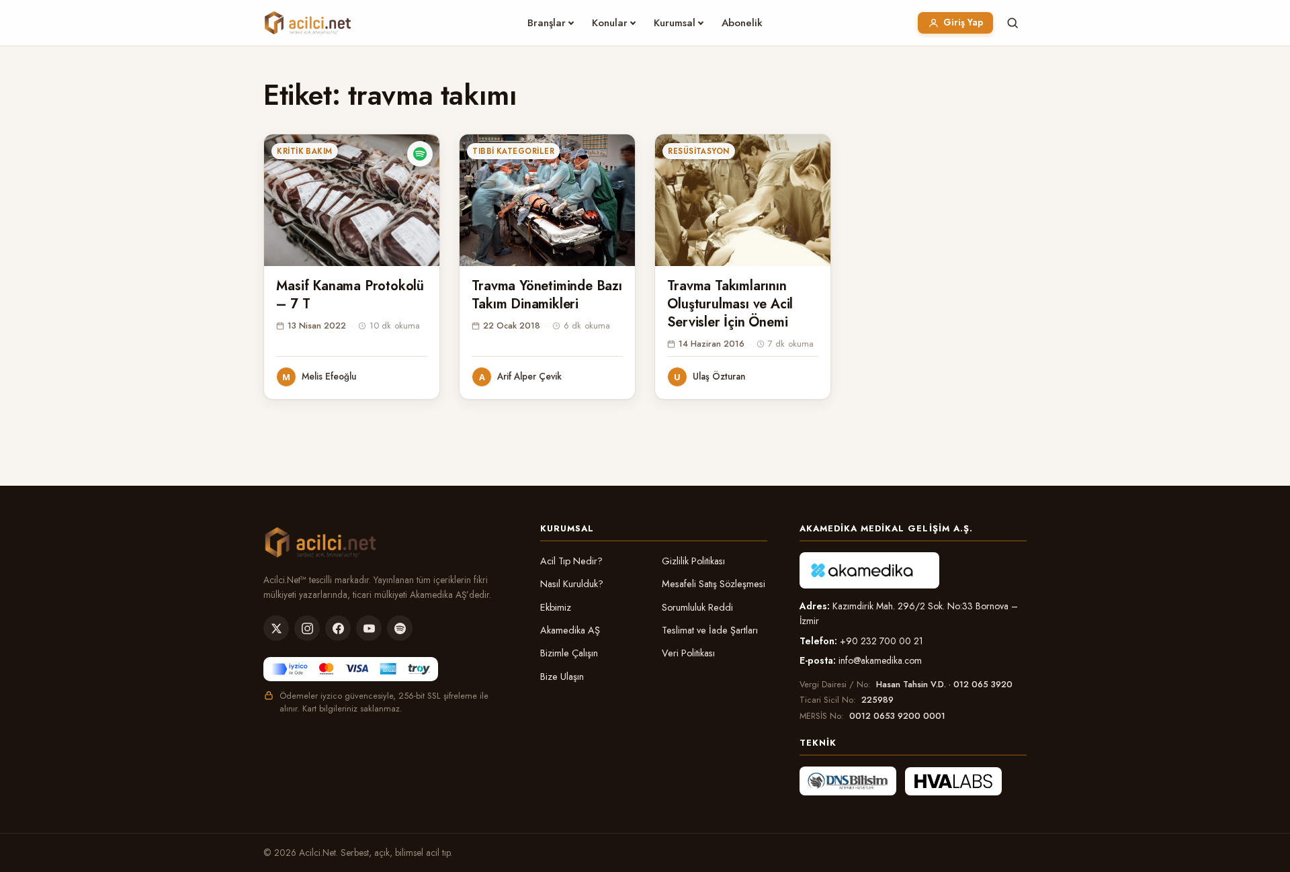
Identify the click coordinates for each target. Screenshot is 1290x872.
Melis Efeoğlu (329, 376)
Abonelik (742, 22)
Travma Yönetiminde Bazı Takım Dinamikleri (546, 295)
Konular (610, 22)
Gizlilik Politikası (693, 561)
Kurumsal (674, 22)
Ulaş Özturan (719, 376)
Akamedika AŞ (570, 630)
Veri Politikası (688, 653)
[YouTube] (369, 628)
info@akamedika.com (880, 660)
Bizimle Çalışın (569, 653)
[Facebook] (338, 628)
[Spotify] (400, 628)
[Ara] (1012, 23)
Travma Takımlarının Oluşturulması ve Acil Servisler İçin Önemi (730, 304)
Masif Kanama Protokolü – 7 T (350, 295)
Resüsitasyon (699, 151)
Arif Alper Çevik (529, 376)
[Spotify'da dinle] (420, 154)
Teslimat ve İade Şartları (710, 630)
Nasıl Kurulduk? (571, 584)
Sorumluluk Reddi (697, 607)
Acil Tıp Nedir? (571, 561)
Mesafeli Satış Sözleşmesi (713, 584)
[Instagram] (307, 628)
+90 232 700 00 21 (881, 641)
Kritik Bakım (305, 151)
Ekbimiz (555, 607)
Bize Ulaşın (562, 676)
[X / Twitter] (276, 628)
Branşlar (546, 22)
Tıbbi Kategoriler (513, 151)
